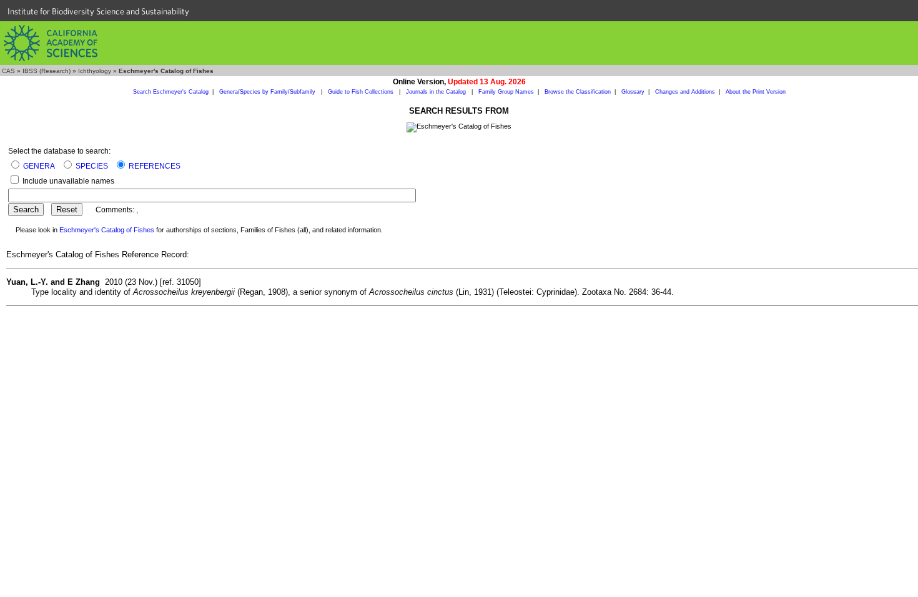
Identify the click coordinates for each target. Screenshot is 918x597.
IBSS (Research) (46, 70)
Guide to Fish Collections (361, 92)
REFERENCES (154, 166)
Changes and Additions (685, 92)
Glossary (632, 92)
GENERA (39, 166)
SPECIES (92, 166)
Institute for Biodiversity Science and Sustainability (98, 11)
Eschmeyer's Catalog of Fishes (106, 230)
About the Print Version (756, 92)
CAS (8, 70)
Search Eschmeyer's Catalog (171, 92)
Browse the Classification (578, 92)
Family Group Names (506, 92)
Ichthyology (94, 70)
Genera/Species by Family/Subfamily (268, 92)
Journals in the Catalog (437, 92)
